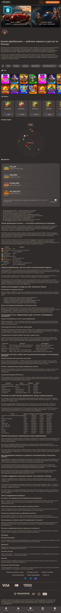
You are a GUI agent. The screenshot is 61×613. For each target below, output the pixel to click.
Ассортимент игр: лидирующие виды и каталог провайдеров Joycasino (21, 214)
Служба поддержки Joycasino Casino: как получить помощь (18, 220)
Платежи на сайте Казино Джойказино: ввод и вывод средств (18, 216)
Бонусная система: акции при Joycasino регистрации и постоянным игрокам (23, 215)
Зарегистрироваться (52, 2)
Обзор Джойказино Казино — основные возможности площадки (19, 210)
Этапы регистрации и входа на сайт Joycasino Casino (17, 213)
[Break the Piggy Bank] (5, 89)
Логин (41, 2)
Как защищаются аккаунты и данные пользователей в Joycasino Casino (21, 219)
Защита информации (33, 575)
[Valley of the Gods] (14, 89)
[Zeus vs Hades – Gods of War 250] (33, 89)
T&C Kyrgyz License (32, 572)
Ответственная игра (18, 575)
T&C (10, 201)
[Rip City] (33, 79)
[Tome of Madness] (14, 79)
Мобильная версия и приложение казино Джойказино (17, 218)
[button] (30, 66)
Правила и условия (47, 572)
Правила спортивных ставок (15, 572)
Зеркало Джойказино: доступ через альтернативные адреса (18, 211)
